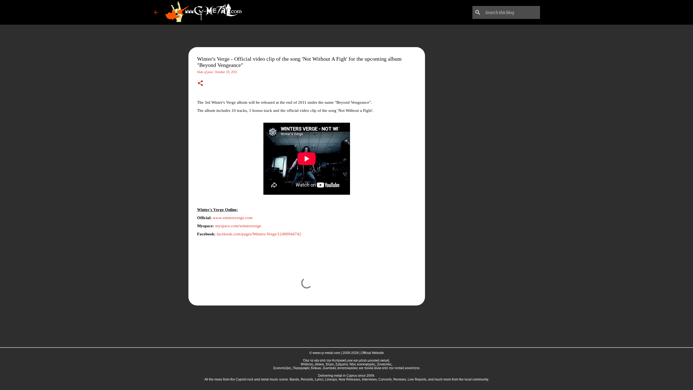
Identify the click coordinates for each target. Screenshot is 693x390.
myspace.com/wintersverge (238, 226)
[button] (200, 83)
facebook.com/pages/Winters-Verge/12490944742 (259, 234)
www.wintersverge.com (233, 218)
